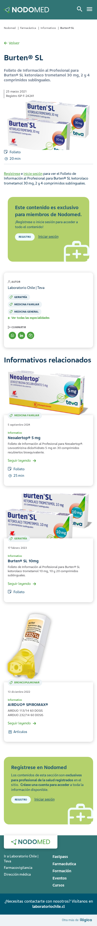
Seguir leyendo (19, 460)
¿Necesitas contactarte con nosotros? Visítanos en (48, 904)
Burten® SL (67, 28)
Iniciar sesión (48, 236)
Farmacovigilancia (18, 867)
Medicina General (26, 311)
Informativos (48, 28)
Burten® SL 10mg (23, 561)
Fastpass (60, 856)
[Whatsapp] (12, 335)
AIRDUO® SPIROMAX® (28, 704)
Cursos (58, 885)
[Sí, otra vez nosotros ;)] (77, 920)
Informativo (15, 432)
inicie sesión (33, 173)
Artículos (20, 732)
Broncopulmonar (26, 682)
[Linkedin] (21, 335)
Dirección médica (17, 874)
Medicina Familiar (26, 304)
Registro (25, 237)
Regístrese (12, 173)
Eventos (60, 878)
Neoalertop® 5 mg (24, 437)
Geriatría (20, 297)
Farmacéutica (28, 28)
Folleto (15, 152)
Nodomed (10, 28)
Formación (62, 871)
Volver (14, 43)
